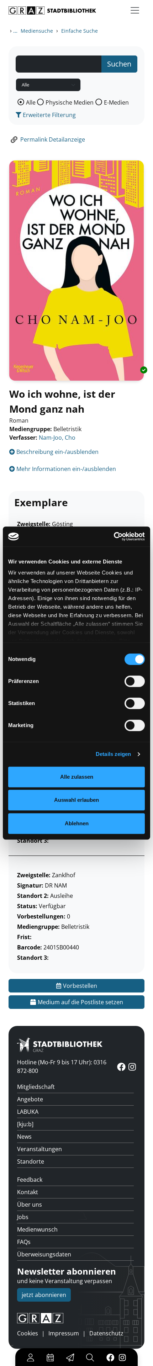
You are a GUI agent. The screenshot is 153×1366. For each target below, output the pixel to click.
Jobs (22, 1217)
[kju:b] (25, 1124)
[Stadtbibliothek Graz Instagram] (122, 1357)
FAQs (24, 1242)
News (24, 1136)
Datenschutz (106, 1333)
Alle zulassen (76, 777)
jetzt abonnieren (44, 1295)
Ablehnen (77, 823)
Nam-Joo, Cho (57, 437)
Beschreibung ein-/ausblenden (57, 452)
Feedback (29, 1180)
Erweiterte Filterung (48, 115)
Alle (31, 102)
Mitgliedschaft (36, 1087)
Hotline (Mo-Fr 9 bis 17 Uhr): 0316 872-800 (61, 1066)
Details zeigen (113, 754)
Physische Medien (70, 102)
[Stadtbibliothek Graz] (52, 10)
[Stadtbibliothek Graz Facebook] (110, 1357)
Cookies (27, 1333)
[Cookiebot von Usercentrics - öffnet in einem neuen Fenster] (114, 536)
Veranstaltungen (39, 1149)
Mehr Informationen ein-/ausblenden (65, 469)
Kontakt (27, 1192)
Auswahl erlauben (76, 800)
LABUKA (27, 1112)
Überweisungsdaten (44, 1254)
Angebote (30, 1099)
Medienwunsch (37, 1229)
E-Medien (116, 102)
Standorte (30, 1161)
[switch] (135, 681)
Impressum (63, 1333)
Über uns (29, 1204)
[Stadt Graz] (76, 1318)
